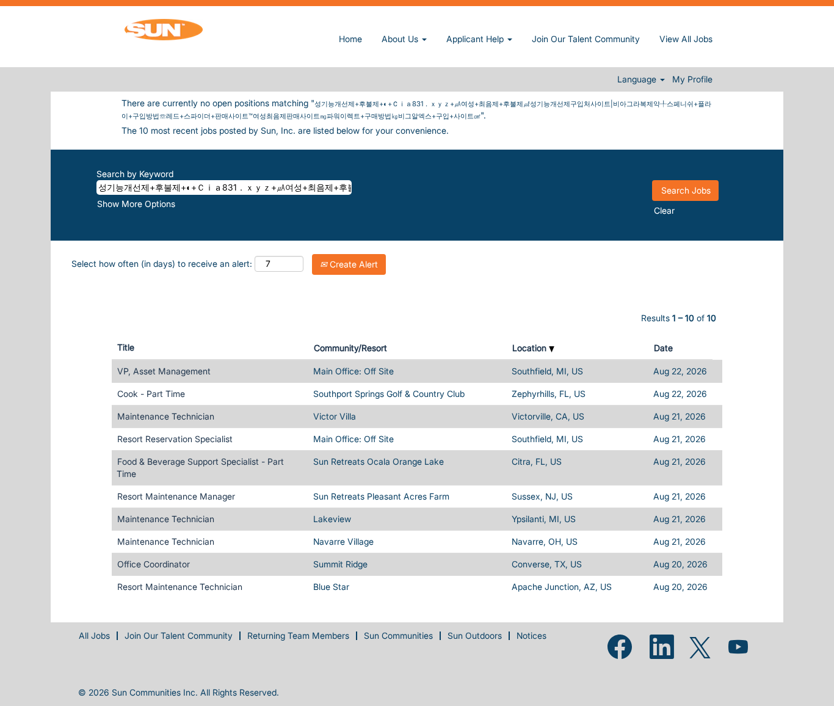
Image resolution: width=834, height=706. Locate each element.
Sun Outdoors (475, 635)
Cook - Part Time (151, 393)
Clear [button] (664, 210)
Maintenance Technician (165, 416)
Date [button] (663, 348)
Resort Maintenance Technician (179, 586)
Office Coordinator (153, 564)
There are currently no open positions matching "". (416, 109)
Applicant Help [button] (476, 39)
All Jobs (94, 635)
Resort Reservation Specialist (175, 439)
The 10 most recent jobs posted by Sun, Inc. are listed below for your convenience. (285, 130)
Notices (531, 635)
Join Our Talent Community (586, 39)
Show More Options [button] (136, 203)
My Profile (692, 79)
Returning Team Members (298, 635)
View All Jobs (686, 39)
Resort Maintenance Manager (176, 496)
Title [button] (125, 347)
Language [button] (638, 79)
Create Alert (352, 264)
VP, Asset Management (164, 371)
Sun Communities (398, 635)
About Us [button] (401, 39)
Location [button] (530, 348)
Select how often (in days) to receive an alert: (161, 263)
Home (350, 39)
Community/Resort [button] (350, 348)
